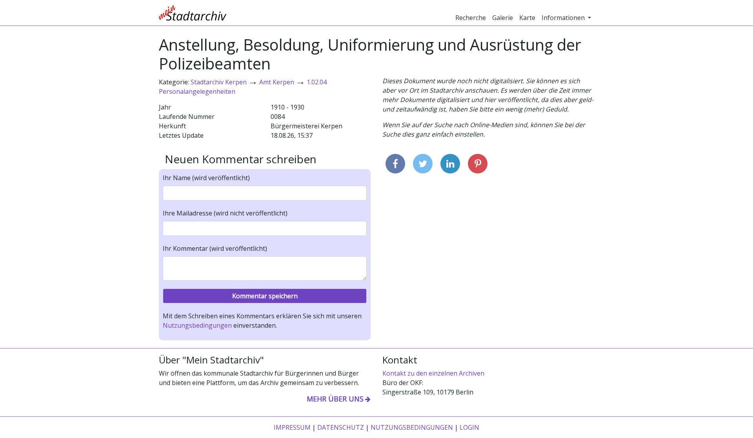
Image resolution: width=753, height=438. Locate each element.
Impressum (292, 427)
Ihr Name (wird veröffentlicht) (206, 177)
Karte (527, 17)
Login (469, 427)
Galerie (502, 17)
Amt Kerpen (276, 82)
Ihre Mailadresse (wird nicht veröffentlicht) (225, 213)
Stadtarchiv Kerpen (219, 82)
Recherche (470, 17)
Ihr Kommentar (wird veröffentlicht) (215, 248)
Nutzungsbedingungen (197, 325)
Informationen (564, 17)
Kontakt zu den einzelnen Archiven (433, 373)
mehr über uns (335, 398)
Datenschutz (340, 427)
